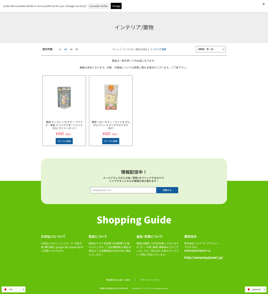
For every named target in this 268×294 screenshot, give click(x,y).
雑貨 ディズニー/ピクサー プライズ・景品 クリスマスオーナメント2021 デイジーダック (64, 125)
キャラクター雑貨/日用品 (135, 49)
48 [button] (76, 49)
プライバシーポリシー (151, 279)
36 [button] (71, 49)
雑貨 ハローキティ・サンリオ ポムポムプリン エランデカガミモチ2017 (111, 125)
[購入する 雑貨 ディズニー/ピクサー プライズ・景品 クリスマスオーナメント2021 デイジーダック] (64, 97)
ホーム (116, 49)
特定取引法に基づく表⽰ (118, 279)
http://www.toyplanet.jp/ (203, 257)
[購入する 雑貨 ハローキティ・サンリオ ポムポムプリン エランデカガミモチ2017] (111, 97)
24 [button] (65, 49)
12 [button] (60, 49)
